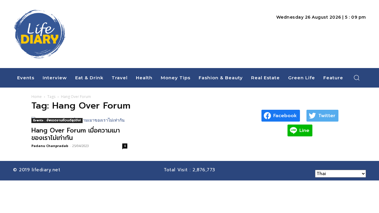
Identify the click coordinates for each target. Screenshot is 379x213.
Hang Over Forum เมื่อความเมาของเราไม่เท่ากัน (75, 134)
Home (36, 96)
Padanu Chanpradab (49, 145)
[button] (356, 77)
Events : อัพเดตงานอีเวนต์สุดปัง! (57, 120)
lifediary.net (47, 170)
